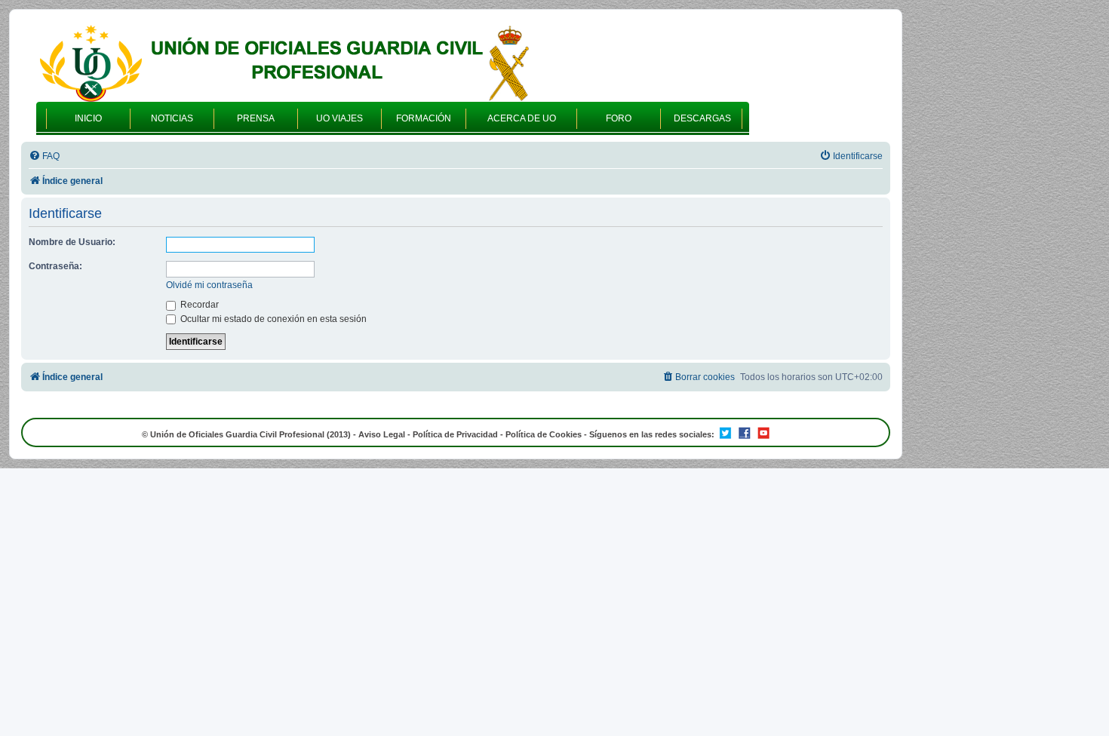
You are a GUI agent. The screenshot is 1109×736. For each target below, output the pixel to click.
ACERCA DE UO (521, 118)
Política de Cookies (543, 434)
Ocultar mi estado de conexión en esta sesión (272, 319)
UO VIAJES (339, 118)
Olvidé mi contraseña (209, 285)
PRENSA (256, 118)
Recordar (198, 304)
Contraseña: (55, 266)
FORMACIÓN (423, 118)
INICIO (88, 118)
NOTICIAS (172, 118)
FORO (618, 118)
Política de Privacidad (455, 434)
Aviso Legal (381, 434)
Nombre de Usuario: (72, 242)
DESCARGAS (702, 118)
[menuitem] (44, 156)
